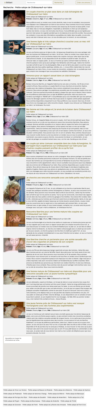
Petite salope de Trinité (68, 401)
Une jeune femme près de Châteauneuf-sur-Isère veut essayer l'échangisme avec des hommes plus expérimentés (55, 304)
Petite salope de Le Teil (76, 397)
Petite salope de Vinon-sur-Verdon (15, 390)
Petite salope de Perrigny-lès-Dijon (15, 397)
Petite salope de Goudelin (37, 397)
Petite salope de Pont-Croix (76, 405)
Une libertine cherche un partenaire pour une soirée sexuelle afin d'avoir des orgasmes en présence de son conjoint (56, 240)
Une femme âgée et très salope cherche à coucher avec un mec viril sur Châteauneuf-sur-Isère (58, 42)
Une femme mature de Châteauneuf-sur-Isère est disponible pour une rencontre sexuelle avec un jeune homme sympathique (58, 272)
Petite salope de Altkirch (56, 394)
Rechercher (58, 2)
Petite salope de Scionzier (12, 405)
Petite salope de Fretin (30, 405)
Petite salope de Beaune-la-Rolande (40, 390)
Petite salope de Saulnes (82, 390)
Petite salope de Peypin (11, 401)
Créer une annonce (83, 2)
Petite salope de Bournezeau (30, 401)
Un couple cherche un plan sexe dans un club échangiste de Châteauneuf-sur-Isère (54, 13)
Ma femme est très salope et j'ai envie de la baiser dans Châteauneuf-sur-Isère (59, 110)
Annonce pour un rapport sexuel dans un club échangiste (53, 75)
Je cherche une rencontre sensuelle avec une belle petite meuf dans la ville (59, 178)
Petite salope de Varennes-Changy (34, 394)
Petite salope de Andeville (50, 401)
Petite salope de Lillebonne (63, 390)
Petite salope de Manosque (75, 394)
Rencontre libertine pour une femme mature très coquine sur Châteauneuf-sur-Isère (54, 212)
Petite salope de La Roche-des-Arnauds (52, 405)
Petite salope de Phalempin (13, 394)
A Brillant (8, 2)
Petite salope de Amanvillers (57, 397)
